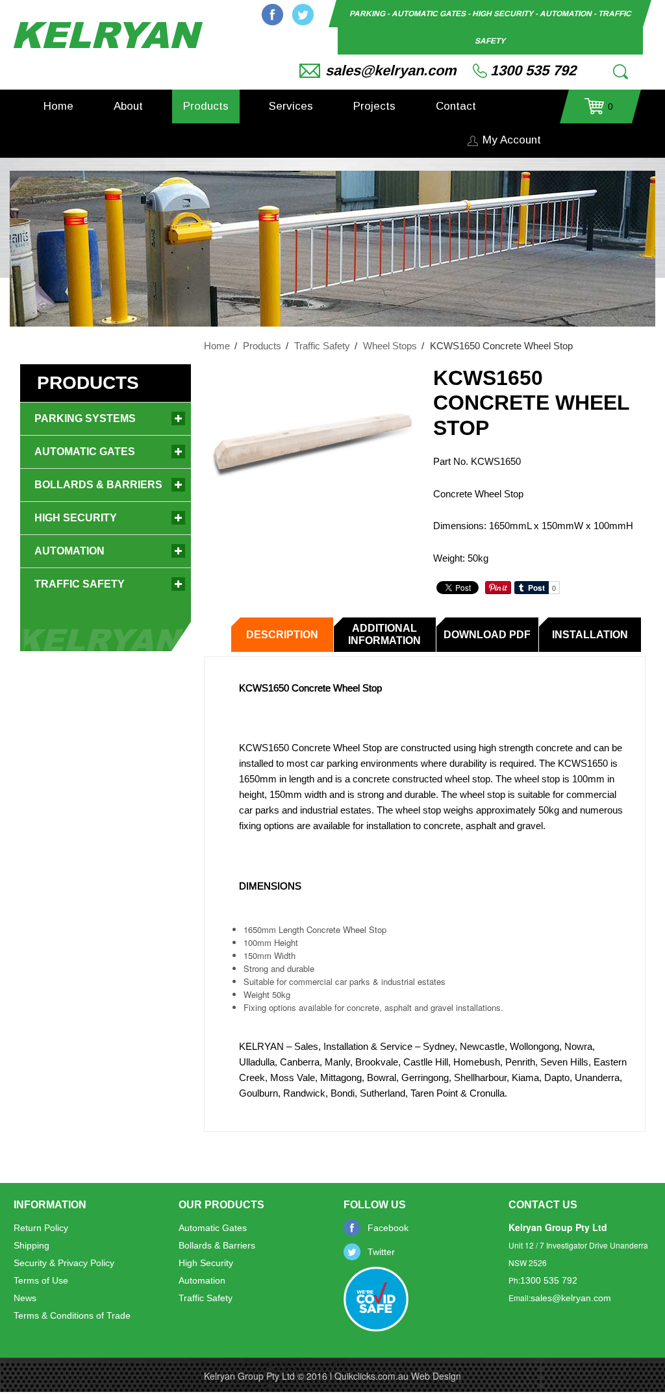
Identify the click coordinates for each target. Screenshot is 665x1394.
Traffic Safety (322, 345)
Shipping (31, 1245)
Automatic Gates (84, 451)
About (128, 106)
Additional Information (384, 634)
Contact (456, 106)
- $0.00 (598, 110)
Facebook (272, 14)
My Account (512, 140)
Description (282, 634)
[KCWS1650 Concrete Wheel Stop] (310, 445)
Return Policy (41, 1228)
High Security (75, 517)
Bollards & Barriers (98, 484)
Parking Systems (85, 418)
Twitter (303, 14)
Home (58, 106)
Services (291, 106)
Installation (590, 634)
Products (206, 106)
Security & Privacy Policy (64, 1263)
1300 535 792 (533, 70)
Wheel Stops (390, 345)
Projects (374, 106)
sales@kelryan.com (391, 70)
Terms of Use (41, 1280)
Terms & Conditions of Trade (72, 1315)
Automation (69, 550)
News (25, 1298)
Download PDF (487, 634)
